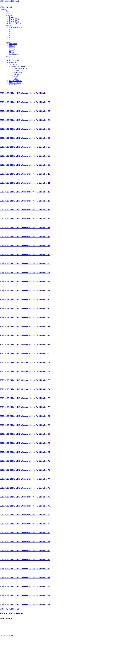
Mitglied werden (15, 83)
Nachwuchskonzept (16, 27)
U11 (10, 31)
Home (7, 11)
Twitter (7, 629)
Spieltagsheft (13, 54)
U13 (10, 33)
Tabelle (16, 70)
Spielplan (17, 75)
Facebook (8, 627)
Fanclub (12, 48)
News (16, 77)
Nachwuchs (9, 25)
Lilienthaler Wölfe (20, 68)
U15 (10, 35)
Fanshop (12, 46)
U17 (10, 37)
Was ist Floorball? (15, 81)
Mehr (7, 58)
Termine (8, 56)
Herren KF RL (14, 21)
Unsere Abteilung (15, 60)
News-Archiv (14, 85)
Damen (11, 17)
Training (8, 40)
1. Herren (8, 13)
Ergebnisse (18, 72)
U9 (10, 29)
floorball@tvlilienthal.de (9, 623)
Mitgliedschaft (10, 643)
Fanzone (8, 42)
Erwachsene (9, 15)
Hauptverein (13, 62)
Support (12, 50)
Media (11, 52)
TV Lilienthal (10, 640)
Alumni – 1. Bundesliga (17, 66)
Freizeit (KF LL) (15, 23)
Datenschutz (10, 647)
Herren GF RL (14, 19)
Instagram (8, 631)
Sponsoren (13, 64)
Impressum (9, 645)
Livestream (13, 44)
